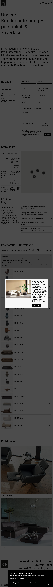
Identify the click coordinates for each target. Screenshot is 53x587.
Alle (38, 250)
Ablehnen (43, 583)
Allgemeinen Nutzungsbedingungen (28, 131)
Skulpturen (5, 250)
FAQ (48, 568)
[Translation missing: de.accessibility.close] (50, 255)
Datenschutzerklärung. (19, 578)
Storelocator (36, 568)
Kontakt (23, 568)
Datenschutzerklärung (35, 134)
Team (48, 564)
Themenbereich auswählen (31, 109)
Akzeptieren (30, 583)
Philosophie (43, 561)
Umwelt (39, 564)
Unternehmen (26, 561)
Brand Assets (22, 250)
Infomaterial (13, 250)
